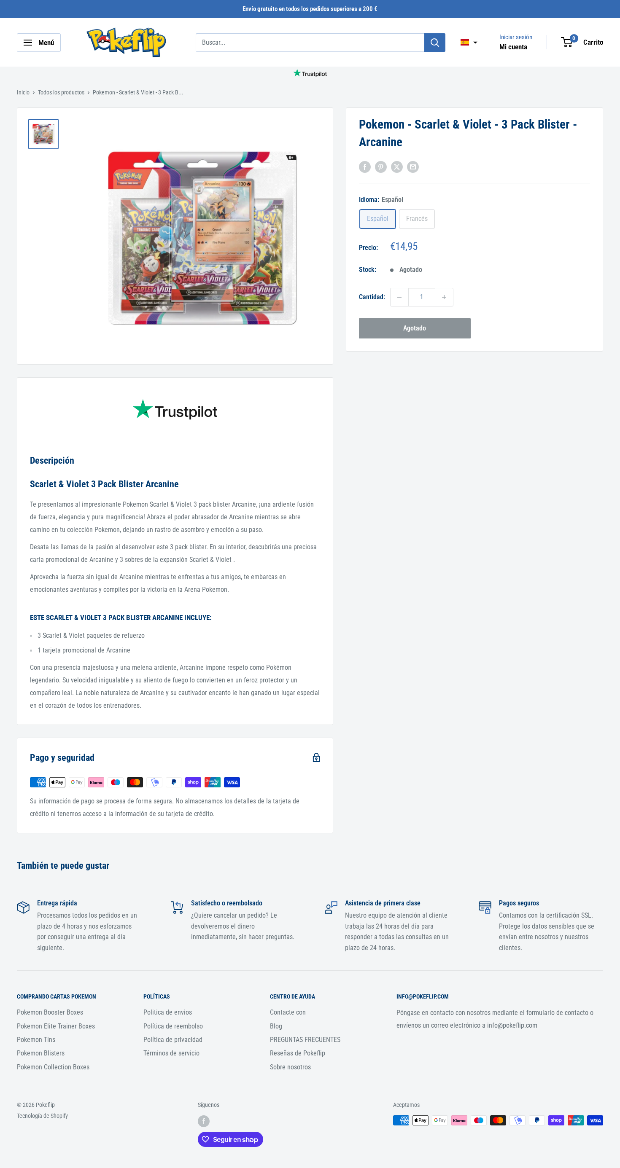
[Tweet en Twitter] (397, 166)
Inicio (23, 92)
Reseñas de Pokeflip (297, 1053)
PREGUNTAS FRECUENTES (305, 1040)
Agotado (414, 328)
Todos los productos (61, 92)
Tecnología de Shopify (42, 1115)
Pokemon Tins (36, 1040)
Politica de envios (167, 1012)
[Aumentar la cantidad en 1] (444, 297)
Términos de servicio (171, 1053)
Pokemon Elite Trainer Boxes (56, 1026)
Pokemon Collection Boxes (53, 1067)
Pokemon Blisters (41, 1053)
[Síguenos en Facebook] (204, 1121)
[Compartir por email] (413, 166)
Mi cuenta (513, 47)
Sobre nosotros (290, 1067)
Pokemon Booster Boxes (50, 1012)
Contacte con (288, 1012)
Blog (276, 1026)
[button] (469, 42)
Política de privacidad (172, 1040)
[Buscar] (434, 42)
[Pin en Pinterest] (381, 166)
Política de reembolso (173, 1026)
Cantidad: (372, 297)
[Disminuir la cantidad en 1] (399, 297)
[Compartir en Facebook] (365, 166)
